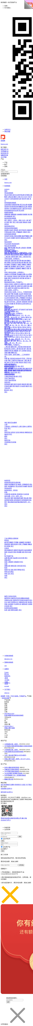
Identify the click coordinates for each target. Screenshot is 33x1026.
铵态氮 (27, 278)
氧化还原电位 (15, 254)
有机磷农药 (10, 300)
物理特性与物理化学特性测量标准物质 (16, 598)
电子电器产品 (8, 556)
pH (14, 253)
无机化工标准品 (9, 374)
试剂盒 (6, 224)
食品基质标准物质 (10, 218)
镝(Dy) (14, 321)
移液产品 (7, 569)
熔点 (30, 600)
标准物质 (7, 784)
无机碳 (14, 276)
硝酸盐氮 (7, 266)
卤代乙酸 (20, 266)
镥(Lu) (10, 327)
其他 (26, 552)
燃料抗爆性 (14, 610)
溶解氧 (6, 274)
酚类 (24, 368)
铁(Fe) (29, 321)
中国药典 (7, 494)
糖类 (5, 248)
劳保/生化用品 (9, 571)
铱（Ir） (18, 325)
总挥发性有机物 (15, 358)
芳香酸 (16, 542)
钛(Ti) (18, 335)
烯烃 (9, 368)
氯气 (24, 348)
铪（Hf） (27, 323)
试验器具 (17, 562)
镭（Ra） (26, 341)
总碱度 (25, 254)
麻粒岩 (22, 432)
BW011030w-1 (8, 726)
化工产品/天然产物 (10, 364)
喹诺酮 (19, 552)
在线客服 (4, 176)
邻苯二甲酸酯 (22, 544)
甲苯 (23, 358)
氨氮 (5, 278)
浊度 (11, 253)
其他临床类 (8, 488)
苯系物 (25, 294)
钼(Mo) (24, 327)
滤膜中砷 (29, 284)
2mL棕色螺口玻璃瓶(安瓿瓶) (13, 773)
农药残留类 (17, 500)
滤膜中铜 (11, 288)
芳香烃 (27, 370)
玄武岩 (17, 432)
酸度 (5, 197)
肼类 (12, 372)
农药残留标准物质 (10, 234)
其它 (13, 216)
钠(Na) (29, 327)
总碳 (18, 276)
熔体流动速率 (24, 600)
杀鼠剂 (11, 230)
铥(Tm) (26, 335)
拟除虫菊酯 (17, 236)
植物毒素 (9, 216)
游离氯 (8, 262)
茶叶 (11, 222)
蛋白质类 (7, 498)
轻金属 (6, 316)
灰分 (25, 197)
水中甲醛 (4, 157)
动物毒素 (20, 214)
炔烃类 (23, 386)
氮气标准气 (14, 309)
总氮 (30, 276)
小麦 (26, 220)
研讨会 (6, 674)
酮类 (20, 368)
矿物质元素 (28, 195)
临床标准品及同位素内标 (12, 482)
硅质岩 (13, 432)
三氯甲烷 (14, 360)
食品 (5, 191)
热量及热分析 (23, 602)
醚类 (27, 368)
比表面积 (11, 604)
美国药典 (20, 494)
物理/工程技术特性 (10, 596)
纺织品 (6, 540)
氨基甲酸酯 (25, 236)
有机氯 (11, 236)
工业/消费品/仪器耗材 (11, 538)
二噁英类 (18, 301)
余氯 (20, 256)
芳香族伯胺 (8, 232)
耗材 (5, 568)
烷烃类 (19, 384)
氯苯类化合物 (22, 296)
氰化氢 (8, 348)
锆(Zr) (27, 337)
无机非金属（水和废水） (12, 258)
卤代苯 (6, 542)
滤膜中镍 (23, 288)
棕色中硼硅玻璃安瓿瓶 (11, 767)
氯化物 (16, 262)
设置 (8, 1002)
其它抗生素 (23, 204)
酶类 (18, 498)
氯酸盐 (8, 264)
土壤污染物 (22, 426)
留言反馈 (4, 792)
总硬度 (13, 256)
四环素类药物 (13, 206)
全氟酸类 (22, 542)
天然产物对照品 (9, 378)
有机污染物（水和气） (11, 290)
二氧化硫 (7, 347)
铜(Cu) (9, 321)
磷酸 (12, 352)
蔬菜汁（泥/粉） (13, 220)
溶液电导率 (16, 600)
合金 (5, 338)
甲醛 (12, 294)
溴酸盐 (19, 264)
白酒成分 (23, 248)
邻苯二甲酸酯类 (17, 232)
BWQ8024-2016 (9, 713)
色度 (5, 253)
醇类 (15, 384)
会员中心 (10, 792)
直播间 (12, 784)
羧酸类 (11, 542)
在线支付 (7, 129)
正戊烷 (16, 362)
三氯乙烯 (26, 360)
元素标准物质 (8, 376)
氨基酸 (13, 248)
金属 (5, 558)
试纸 (12, 569)
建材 (5, 436)
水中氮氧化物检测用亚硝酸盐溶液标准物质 (18, 746)
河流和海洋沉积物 (10, 442)
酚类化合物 (14, 296)
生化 (9, 573)
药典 (5, 492)
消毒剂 (25, 232)
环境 (5, 249)
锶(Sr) (26, 333)
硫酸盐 (28, 260)
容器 (5, 562)
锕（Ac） (19, 343)
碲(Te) (9, 335)
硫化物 (19, 260)
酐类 (30, 368)
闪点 (5, 602)
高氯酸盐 (14, 264)
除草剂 (18, 238)
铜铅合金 (7, 340)
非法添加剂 (8, 244)
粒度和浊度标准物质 (11, 608)
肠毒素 (25, 214)
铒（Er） (19, 321)
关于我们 (29, 784)
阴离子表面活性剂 (13, 278)
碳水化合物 (16, 195)
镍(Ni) (15, 329)
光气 (20, 350)
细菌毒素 (13, 214)
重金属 (6, 320)
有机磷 (6, 236)
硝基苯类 (12, 298)
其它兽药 (21, 210)
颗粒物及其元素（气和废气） (13, 282)
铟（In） (12, 325)
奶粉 (20, 220)
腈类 (9, 372)
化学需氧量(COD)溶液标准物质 (15, 775)
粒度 (19, 199)
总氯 (12, 262)
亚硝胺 (6, 230)
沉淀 (15, 366)
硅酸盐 (6, 268)
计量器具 (11, 562)
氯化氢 (29, 348)
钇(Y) (14, 337)
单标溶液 (7, 260)
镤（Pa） (12, 343)
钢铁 (5, 342)
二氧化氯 (25, 256)
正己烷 (11, 362)
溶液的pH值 (8, 600)
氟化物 (21, 262)
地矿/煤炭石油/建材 (10, 422)
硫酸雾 (6, 350)
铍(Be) (28, 317)
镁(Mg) (15, 327)
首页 (2, 784)
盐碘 (29, 222)
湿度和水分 (14, 602)
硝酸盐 (29, 264)
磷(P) (19, 329)
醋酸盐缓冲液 (8, 779)
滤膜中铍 (26, 286)
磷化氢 (11, 350)
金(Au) (13, 317)
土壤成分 (7, 426)
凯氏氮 (23, 276)
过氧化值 (11, 197)
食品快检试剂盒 (9, 226)
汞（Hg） (12, 339)
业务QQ (9, 788)
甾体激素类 (8, 204)
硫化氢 (21, 348)
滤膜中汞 (17, 284)
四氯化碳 (20, 360)
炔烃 (18, 370)
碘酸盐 (24, 268)
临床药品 (7, 480)
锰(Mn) (20, 327)
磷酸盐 (24, 264)
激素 (15, 498)
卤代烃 (23, 370)
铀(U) (30, 335)
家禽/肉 (25, 222)
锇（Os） (24, 325)
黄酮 (9, 248)
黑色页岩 (7, 432)
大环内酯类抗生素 (15, 208)
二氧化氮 (20, 347)
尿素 (27, 268)
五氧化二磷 (14, 348)
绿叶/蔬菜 (19, 222)
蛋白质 (6, 195)
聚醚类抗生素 (22, 206)
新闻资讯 (7, 676)
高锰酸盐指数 (21, 274)
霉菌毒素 (7, 214)
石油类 (21, 294)
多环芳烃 (12, 301)
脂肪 (10, 195)
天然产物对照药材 (10, 380)
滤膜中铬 (13, 286)
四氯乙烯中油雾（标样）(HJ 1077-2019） (17, 759)
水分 (22, 197)
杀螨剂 (13, 238)
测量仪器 (7, 566)
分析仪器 (20, 566)
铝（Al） (28, 315)
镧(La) (30, 325)
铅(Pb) (23, 329)
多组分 (11, 284)
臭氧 (24, 347)
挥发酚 (16, 294)
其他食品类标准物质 (11, 228)
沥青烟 (24, 350)
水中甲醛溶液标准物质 (11, 771)
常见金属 (7, 308)
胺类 (15, 372)
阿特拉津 (17, 300)
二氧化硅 (28, 266)
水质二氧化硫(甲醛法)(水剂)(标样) (15, 755)
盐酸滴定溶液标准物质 (11, 769)
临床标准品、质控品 (11, 490)
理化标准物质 (8, 193)
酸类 (12, 384)
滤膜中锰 (17, 288)
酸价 (15, 197)
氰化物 (24, 260)
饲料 (7, 222)
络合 (19, 366)
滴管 (15, 569)
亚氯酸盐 (12, 268)
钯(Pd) (28, 329)
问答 (6, 682)
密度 (27, 199)
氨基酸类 (12, 484)
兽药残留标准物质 (10, 202)
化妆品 (6, 548)
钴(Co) (22, 319)
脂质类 (30, 486)
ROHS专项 (20, 558)
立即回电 (21, 865)
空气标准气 (22, 309)
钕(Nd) (11, 329)
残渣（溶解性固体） (21, 253)
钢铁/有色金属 (9, 307)
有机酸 (11, 303)
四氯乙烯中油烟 (9, 728)
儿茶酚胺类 (25, 484)
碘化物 (26, 262)
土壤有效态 (14, 426)
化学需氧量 (12, 274)
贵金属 (6, 324)
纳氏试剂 (4, 149)
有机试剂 (7, 382)
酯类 (5, 370)
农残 (23, 552)
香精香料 (7, 544)
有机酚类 (28, 542)
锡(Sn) (22, 333)
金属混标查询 (5, 174)
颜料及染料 (14, 544)
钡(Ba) (23, 317)
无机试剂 (7, 388)
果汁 (5, 220)
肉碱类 (25, 486)
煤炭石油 (7, 440)
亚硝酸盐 (13, 266)
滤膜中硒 (7, 286)
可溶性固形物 (13, 199)
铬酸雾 (16, 350)
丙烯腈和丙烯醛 (25, 300)
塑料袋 (19, 569)
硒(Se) (13, 333)
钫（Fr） (20, 341)
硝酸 (9, 352)
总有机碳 (9, 276)
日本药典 (26, 494)
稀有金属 (7, 312)
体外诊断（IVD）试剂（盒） (13, 496)
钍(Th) (14, 335)
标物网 (3, 696)
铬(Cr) (27, 319)
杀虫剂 (8, 238)
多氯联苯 (29, 230)
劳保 (5, 573)
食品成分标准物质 (10, 246)
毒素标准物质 (8, 212)
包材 (5, 575)
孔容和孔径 (17, 604)
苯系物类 (7, 384)
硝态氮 (22, 278)
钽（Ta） (28, 339)
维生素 (22, 195)
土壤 (5, 424)
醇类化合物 (21, 303)
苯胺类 (16, 230)
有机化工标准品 (9, 366)
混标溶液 (13, 260)
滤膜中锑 (20, 286)
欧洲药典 (13, 494)
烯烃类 (24, 384)
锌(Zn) (23, 337)
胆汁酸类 (18, 484)
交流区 (6, 680)
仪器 (5, 564)
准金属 (6, 334)
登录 (6, 6)
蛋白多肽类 (19, 486)
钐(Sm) (18, 333)
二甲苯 (27, 358)
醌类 (12, 368)
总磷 (26, 276)
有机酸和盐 (11, 486)
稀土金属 (7, 328)
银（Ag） (21, 315)
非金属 (14, 558)
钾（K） (18, 317)
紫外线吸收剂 (8, 550)
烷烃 (5, 368)
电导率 (24, 199)
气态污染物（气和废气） (12, 345)
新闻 (6, 678)
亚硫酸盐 (18, 268)
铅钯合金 (13, 340)
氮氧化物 (13, 347)
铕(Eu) (24, 321)
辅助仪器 (13, 566)
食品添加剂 (8, 242)
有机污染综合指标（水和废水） (14, 272)
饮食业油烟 (5, 698)
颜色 (16, 256)
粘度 (9, 602)
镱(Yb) (18, 337)
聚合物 (10, 558)
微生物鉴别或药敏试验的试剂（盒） (19, 502)
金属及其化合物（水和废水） (13, 313)
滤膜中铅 (23, 284)
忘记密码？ (4, 849)
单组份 (6, 284)
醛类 (15, 368)
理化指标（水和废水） (11, 251)
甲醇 (9, 360)
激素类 (6, 484)
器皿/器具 (7, 560)
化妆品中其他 (12, 552)
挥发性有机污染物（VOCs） (13, 292)
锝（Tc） (21, 339)
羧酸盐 (14, 370)
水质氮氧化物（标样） (11, 744)
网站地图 (7, 131)
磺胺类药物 (15, 204)
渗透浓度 (24, 604)
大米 (23, 220)
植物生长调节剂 (26, 238)
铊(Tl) (22, 335)
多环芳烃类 (22, 230)
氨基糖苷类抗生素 (12, 210)
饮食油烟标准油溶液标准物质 (13, 715)
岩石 (5, 430)
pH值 (19, 197)
